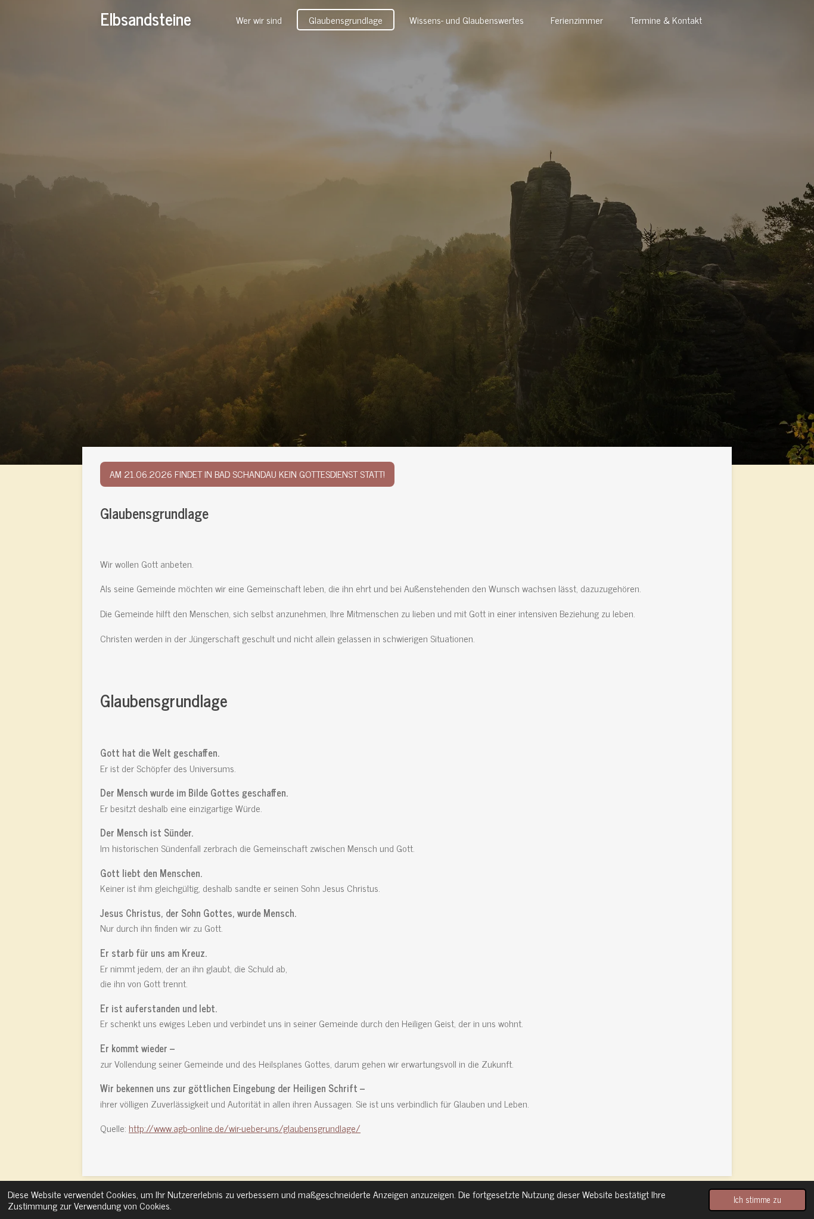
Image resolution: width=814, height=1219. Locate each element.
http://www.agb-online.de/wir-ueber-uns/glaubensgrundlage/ (245, 1128)
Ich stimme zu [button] (757, 1199)
